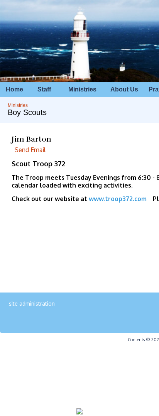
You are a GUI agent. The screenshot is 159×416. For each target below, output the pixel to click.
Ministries (18, 105)
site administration (32, 303)
